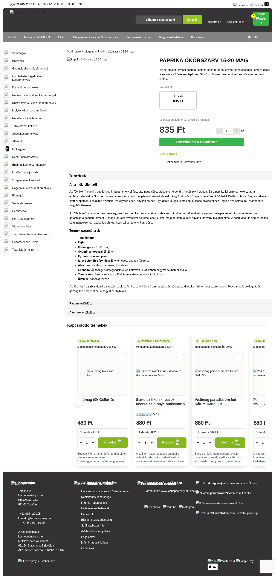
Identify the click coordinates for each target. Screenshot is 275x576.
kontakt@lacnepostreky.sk (35, 518)
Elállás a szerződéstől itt (96, 519)
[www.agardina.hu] (153, 506)
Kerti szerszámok (23, 218)
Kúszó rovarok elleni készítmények (34, 103)
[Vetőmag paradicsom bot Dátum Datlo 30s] (220, 373)
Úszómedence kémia (25, 242)
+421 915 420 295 (29, 513)
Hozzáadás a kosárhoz (197, 142)
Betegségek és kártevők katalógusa (95, 37)
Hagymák (18, 60)
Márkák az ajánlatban (94, 542)
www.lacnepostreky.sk (175, 491)
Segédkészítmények (25, 133)
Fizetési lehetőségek (94, 502)
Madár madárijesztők (25, 172)
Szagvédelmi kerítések (26, 180)
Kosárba (110, 442)
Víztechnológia (21, 226)
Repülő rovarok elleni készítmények (34, 95)
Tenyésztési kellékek (25, 126)
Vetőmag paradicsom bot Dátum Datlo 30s (215, 402)
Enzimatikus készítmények (29, 164)
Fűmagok (18, 195)
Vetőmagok (19, 53)
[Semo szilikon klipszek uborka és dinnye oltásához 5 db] (161, 373)
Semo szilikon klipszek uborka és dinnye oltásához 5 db (160, 404)
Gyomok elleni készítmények (30, 68)
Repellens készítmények (27, 118)
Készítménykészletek (25, 157)
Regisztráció (213, 21)
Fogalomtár (88, 537)
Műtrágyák (18, 149)
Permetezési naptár (138, 37)
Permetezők (19, 211)
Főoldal (11, 37)
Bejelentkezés (235, 21)
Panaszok (87, 514)
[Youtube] (256, 4)
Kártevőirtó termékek (25, 87)
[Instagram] (266, 4)
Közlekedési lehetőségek (96, 497)
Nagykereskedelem (171, 37)
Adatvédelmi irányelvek (95, 531)
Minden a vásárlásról (37, 37)
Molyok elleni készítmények (29, 110)
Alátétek (17, 141)
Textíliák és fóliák (23, 249)
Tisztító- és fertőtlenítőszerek (30, 234)
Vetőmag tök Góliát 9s (95, 400)
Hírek (61, 37)
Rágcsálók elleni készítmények (31, 188)
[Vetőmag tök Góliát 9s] (102, 373)
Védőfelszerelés (22, 203)
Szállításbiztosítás (92, 525)
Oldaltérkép (88, 548)
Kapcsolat (197, 37)
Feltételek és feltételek (95, 508)
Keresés (192, 19)
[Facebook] (241, 4)
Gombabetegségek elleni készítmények (27, 78)
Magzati (89, 51)
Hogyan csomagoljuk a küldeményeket (105, 491)
